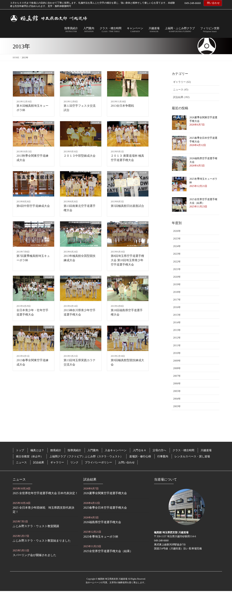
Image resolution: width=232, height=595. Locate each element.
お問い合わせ (126, 462)
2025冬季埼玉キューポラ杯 (100, 536)
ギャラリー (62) (182, 82)
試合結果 (38, 462)
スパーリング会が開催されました (34, 555)
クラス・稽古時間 (183, 450)
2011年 (177, 345)
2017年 (177, 299)
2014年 (177, 322)
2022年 (177, 261)
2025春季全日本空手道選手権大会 (105, 507)
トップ (20, 450)
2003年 (177, 406)
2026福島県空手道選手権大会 (102, 522)
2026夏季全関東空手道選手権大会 (105, 493)
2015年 (177, 315)
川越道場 (206, 450)
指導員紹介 (74, 450)
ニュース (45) (180, 89)
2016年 (177, 307)
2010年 (177, 353)
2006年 (177, 383)
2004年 (177, 398)
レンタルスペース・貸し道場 (192, 456)
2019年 (177, 284)
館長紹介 (55, 450)
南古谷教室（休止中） (29, 456)
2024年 (177, 246)
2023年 (177, 253)
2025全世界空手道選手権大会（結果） (108, 551)
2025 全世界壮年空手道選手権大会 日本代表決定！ (45, 493)
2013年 (177, 330)
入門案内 (93, 450)
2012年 (177, 337)
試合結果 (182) (181, 97)
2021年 (177, 269)
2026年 (177, 231)
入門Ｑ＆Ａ (139, 450)
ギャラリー (57, 462)
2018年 (177, 292)
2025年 (177, 238)
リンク (74, 462)
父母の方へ (159, 450)
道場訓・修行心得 (140, 456)
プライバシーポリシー (98, 462)
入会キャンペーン (116, 450)
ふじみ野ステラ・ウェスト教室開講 (36, 526)
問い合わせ (213, 3)
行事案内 (162, 456)
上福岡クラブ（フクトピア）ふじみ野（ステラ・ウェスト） (86, 456)
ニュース (21, 462)
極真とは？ (37, 450)
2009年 (177, 360)
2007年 (177, 376)
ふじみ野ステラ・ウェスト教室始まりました (42, 540)
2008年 (177, 368)
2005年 (177, 391)
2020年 (177, 276)
